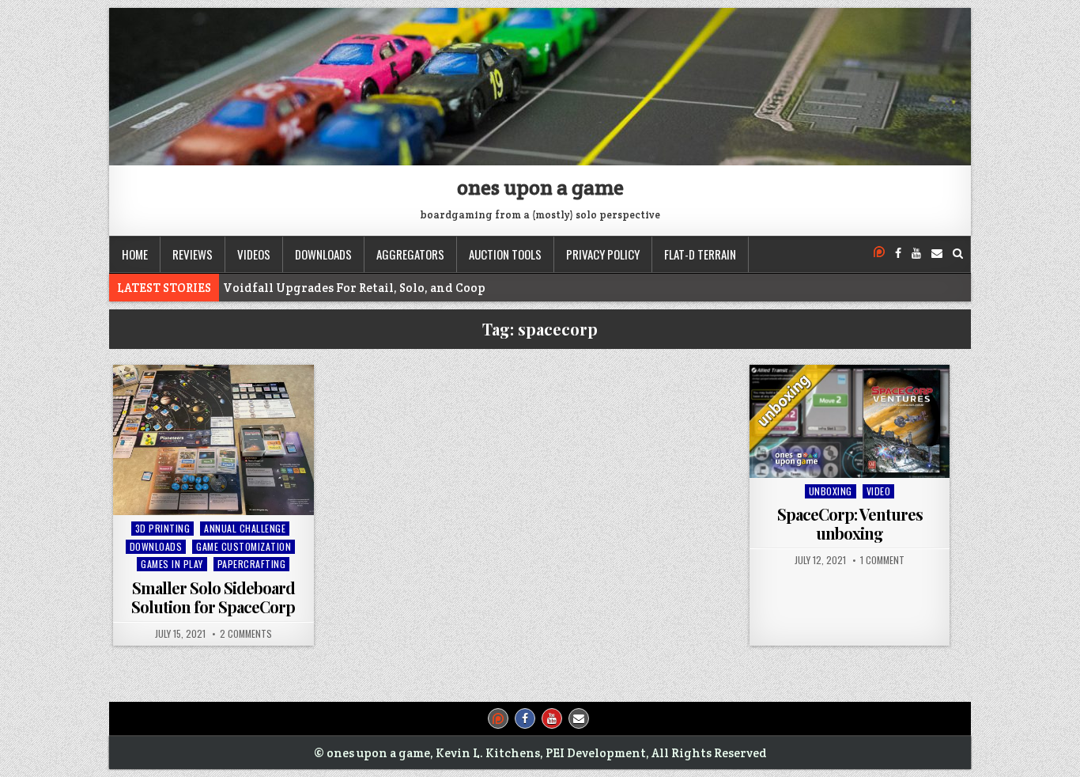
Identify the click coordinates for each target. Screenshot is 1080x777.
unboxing (830, 491)
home (135, 254)
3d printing (163, 528)
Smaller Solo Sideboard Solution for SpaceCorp (213, 597)
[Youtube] (916, 253)
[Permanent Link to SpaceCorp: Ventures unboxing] (850, 421)
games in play (172, 563)
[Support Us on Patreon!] (879, 253)
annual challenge (244, 528)
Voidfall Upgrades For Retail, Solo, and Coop (354, 287)
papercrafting (251, 563)
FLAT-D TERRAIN (700, 254)
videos (253, 254)
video (879, 491)
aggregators (410, 254)
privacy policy (603, 254)
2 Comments (246, 634)
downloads (323, 254)
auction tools (505, 254)
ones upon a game (540, 187)
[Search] (958, 253)
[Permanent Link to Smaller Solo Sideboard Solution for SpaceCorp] (213, 440)
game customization (243, 546)
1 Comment (882, 560)
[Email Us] (936, 253)
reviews (192, 254)
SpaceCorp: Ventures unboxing (850, 523)
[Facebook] (898, 253)
